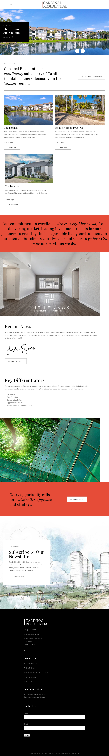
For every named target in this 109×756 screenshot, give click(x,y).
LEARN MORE (12, 147)
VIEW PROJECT (6, 37)
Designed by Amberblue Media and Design (67, 753)
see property (17, 361)
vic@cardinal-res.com (31, 634)
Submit (26, 735)
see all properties (93, 76)
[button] (11, 4)
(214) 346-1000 (30, 630)
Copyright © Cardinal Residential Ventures (41, 753)
